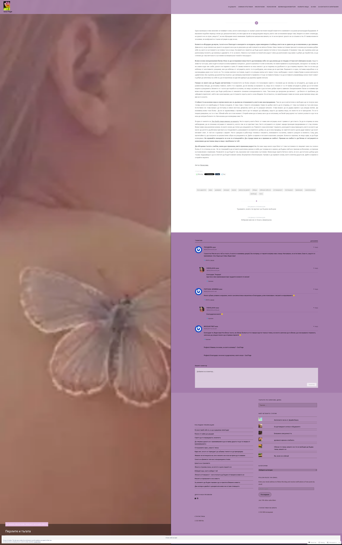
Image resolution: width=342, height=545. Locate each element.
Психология (271, 6)
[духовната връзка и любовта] (288, 437)
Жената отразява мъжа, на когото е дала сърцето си (213, 467)
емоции (226, 190)
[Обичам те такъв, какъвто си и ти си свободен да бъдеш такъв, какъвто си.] (288, 444)
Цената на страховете (202, 463)
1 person (212, 260)
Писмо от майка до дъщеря (204, 434)
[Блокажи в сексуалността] (288, 431)
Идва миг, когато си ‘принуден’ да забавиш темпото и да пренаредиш (219, 451)
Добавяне (314, 241)
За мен (313, 6)
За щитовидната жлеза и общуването (287, 426)
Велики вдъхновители (287, 6)
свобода (253, 194)
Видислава (204, 165)
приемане (299, 190)
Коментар (312, 384)
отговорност (277, 190)
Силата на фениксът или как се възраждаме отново (212, 459)
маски (234, 190)
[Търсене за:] (288, 405)
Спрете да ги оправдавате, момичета (208, 437)
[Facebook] (195, 498)
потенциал (289, 190)
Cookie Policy (37, 542)
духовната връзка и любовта (284, 440)
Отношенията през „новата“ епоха (207, 448)
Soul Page (8, 11)
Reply (316, 247)
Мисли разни (260, 6)
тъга (260, 194)
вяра (210, 190)
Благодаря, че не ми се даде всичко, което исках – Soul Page (230, 355)
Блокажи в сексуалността (283, 433)
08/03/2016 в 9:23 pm (213, 270)
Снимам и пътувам (245, 6)
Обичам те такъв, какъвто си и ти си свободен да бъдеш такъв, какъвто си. (293, 448)
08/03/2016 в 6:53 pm (210, 249)
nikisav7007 (209, 326)
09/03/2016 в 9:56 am (213, 310)
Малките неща (303, 6)
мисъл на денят (244, 190)
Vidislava (211, 268)
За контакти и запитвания (328, 6)
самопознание (310, 190)
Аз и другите (201, 190)
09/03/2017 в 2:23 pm (210, 328)
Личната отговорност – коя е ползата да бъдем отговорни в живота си (219, 475)
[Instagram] (197, 498)
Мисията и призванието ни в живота (207, 478)
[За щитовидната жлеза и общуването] (288, 424)
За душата (232, 6)
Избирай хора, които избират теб (206, 471)
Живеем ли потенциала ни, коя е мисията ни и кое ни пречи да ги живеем (220, 455)
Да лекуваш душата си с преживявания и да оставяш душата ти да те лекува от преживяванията (222, 443)
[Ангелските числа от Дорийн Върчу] (288, 417)
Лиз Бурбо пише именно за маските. (225, 121)
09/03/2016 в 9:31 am (210, 291)
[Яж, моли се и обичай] (288, 453)
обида (255, 190)
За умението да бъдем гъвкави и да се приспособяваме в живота (217, 482)
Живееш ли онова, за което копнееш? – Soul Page (226, 347)
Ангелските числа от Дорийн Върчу (286, 420)
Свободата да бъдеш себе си (36, 524)
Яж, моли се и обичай (281, 456)
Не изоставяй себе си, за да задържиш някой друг (212, 430)
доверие (218, 190)
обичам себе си (265, 190)
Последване (265, 494)
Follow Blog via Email (268, 477)
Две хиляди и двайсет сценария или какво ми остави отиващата (217, 486)
